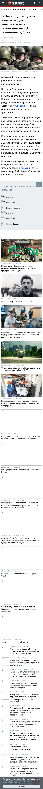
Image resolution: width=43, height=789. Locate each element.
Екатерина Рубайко (9, 38)
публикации (19, 106)
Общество (22, 40)
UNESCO (32, 9)
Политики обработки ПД (11, 783)
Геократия (6, 9)
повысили (26, 168)
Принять (22, 786)
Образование (19, 9)
